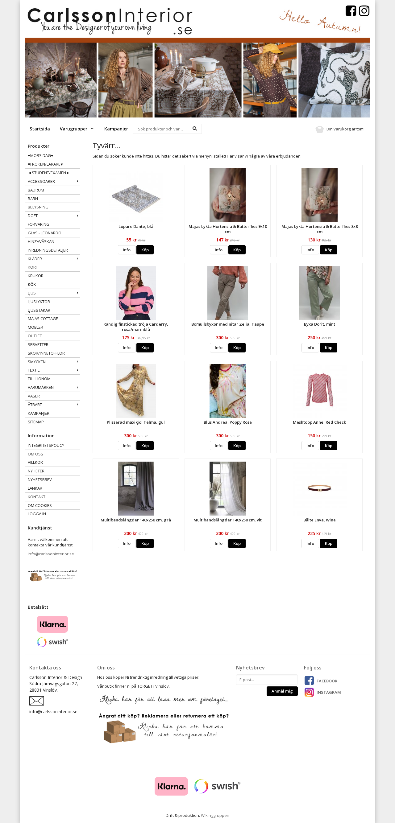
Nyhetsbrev (40, 479)
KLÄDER (35, 258)
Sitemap (36, 422)
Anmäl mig (282, 691)
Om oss (35, 454)
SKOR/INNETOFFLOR (46, 353)
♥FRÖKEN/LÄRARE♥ (45, 164)
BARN (33, 198)
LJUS (32, 293)
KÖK (32, 284)
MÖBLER (35, 327)
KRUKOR (36, 275)
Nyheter (36, 471)
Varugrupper (74, 129)
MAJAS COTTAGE (43, 318)
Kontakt (36, 497)
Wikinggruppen (215, 815)
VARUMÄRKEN (41, 387)
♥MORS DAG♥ (40, 155)
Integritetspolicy (46, 445)
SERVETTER (38, 344)
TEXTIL (34, 370)
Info (127, 250)
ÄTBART (35, 404)
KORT (33, 267)
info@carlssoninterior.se (51, 554)
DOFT (33, 215)
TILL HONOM (39, 378)
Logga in (37, 513)
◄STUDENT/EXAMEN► (49, 172)
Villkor (35, 462)
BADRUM (36, 190)
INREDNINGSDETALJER (48, 250)
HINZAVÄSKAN (41, 241)
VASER (34, 396)
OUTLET (35, 336)
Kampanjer (116, 129)
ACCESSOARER (41, 181)
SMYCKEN (37, 361)
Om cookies (40, 505)
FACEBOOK (327, 681)
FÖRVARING (38, 224)
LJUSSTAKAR (39, 310)
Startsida (40, 129)
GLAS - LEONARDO (44, 233)
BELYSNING (38, 207)
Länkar (35, 488)
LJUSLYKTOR (39, 301)
